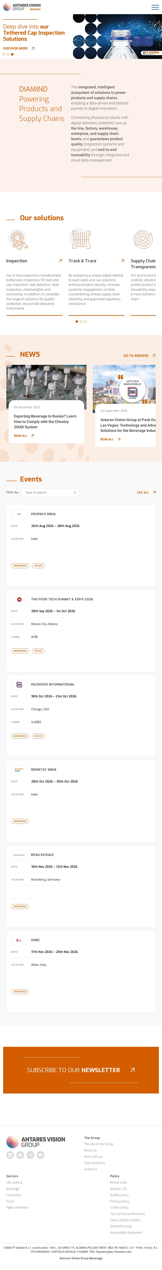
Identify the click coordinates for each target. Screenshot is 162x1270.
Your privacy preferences (127, 1214)
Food (10, 1201)
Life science (14, 1183)
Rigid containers (17, 1208)
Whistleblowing (120, 1226)
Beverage (12, 1189)
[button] (4, 54)
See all (143, 492)
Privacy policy (119, 1201)
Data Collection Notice (125, 1220)
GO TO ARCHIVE (136, 356)
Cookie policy (119, 1208)
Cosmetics (13, 1195)
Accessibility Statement (126, 1233)
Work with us (93, 1157)
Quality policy (119, 1195)
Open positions (94, 1163)
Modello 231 (118, 1189)
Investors (90, 1169)
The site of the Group (98, 1144)
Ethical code (118, 1183)
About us (90, 1150)
